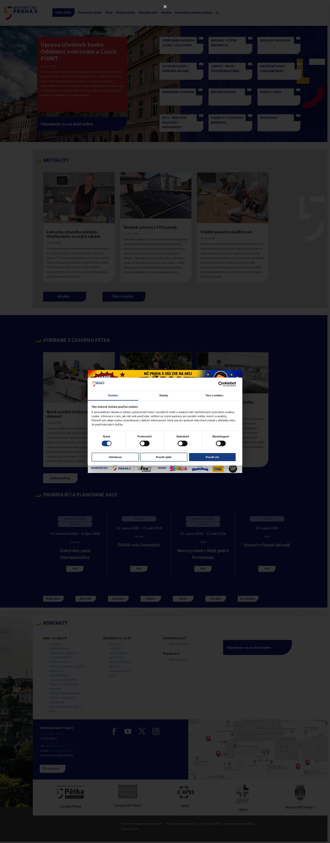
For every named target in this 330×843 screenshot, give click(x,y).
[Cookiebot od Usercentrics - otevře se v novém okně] (221, 384)
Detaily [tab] (164, 395)
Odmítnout (115, 457)
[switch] (145, 443)
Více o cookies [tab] (214, 395)
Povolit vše (212, 457)
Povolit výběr (164, 457)
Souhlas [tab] (113, 395)
